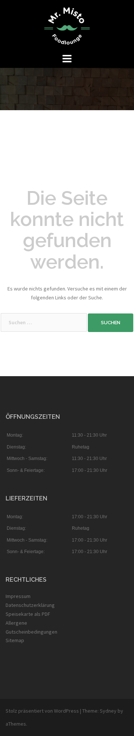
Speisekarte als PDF (28, 614)
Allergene (16, 623)
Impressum (18, 596)
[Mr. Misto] (67, 25)
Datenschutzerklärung (30, 605)
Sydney (108, 710)
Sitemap (15, 640)
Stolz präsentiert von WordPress (42, 710)
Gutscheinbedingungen (31, 631)
